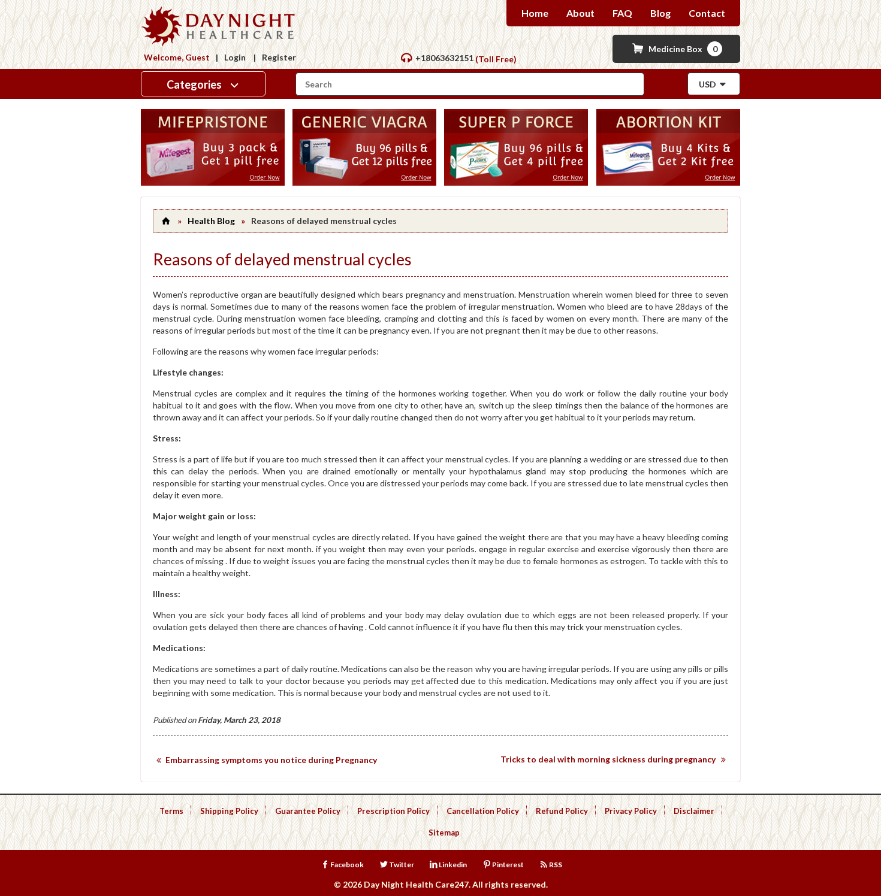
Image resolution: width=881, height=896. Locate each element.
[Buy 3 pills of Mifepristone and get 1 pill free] (213, 182)
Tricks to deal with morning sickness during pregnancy (608, 759)
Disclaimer (694, 811)
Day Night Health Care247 (416, 884)
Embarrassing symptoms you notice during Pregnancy (271, 760)
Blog (660, 13)
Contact (707, 13)
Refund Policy (562, 811)
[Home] (165, 221)
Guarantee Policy (307, 811)
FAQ (622, 13)
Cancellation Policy (482, 811)
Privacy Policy (631, 811)
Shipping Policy (229, 811)
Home (534, 13)
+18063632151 (444, 58)
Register (279, 57)
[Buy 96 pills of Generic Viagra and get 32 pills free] (364, 182)
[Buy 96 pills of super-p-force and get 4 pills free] (516, 182)
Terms (171, 811)
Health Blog (211, 221)
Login (235, 57)
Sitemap (444, 832)
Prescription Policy (393, 811)
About (580, 13)
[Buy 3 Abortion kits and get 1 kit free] (668, 182)
